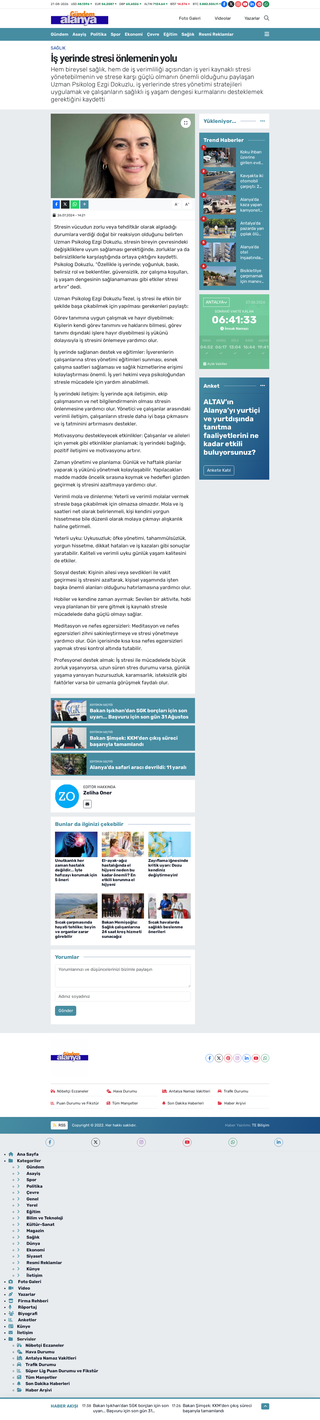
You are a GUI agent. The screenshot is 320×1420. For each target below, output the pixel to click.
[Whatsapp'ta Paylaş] (74, 204)
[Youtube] (256, 1058)
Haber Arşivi (235, 1103)
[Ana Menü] (266, 34)
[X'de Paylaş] (65, 204)
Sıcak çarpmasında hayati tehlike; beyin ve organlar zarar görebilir (75, 929)
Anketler (26, 1319)
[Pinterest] (228, 1058)
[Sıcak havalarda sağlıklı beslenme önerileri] (169, 905)
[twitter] (95, 1142)
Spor (115, 34)
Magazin (35, 1230)
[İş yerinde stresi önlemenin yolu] (123, 156)
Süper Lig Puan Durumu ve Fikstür (62, 1370)
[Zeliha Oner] (67, 795)
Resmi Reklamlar (216, 34)
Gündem (59, 34)
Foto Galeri (189, 18)
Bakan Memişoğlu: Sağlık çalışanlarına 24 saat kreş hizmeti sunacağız (122, 929)
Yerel (32, 1205)
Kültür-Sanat (40, 1224)
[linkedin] (278, 1142)
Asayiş (79, 34)
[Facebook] (210, 1058)
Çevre (153, 34)
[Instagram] (237, 1058)
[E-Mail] (87, 804)
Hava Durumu (125, 1091)
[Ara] (266, 18)
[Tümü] (262, 120)
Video (23, 1288)
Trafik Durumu (236, 1091)
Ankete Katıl (219, 470)
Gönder (65, 1010)
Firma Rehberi (32, 1300)
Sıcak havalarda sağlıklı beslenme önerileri (165, 927)
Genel (32, 1198)
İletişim (34, 1275)
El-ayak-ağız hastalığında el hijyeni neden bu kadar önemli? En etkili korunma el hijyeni (119, 872)
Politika (98, 34)
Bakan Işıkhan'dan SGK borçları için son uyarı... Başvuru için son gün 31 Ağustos (131, 1411)
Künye (33, 1268)
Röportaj (27, 1307)
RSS (62, 1125)
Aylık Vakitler (217, 364)
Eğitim (170, 34)
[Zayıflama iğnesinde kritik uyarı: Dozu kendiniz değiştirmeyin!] (169, 843)
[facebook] (50, 1142)
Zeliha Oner (97, 793)
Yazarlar (252, 18)
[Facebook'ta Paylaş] (56, 204)
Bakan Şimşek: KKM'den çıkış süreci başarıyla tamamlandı (217, 1408)
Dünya (33, 1243)
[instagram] (141, 1142)
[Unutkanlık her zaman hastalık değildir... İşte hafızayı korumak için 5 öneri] (76, 843)
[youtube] (187, 1142)
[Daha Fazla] (84, 204)
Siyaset (34, 1256)
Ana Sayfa (27, 1154)
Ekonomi (134, 34)
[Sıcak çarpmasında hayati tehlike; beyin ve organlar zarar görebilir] (76, 905)
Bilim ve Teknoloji (44, 1217)
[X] (219, 1058)
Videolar (223, 18)
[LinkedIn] (246, 1058)
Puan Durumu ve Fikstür (77, 1103)
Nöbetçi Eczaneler (72, 1091)
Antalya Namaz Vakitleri (189, 1091)
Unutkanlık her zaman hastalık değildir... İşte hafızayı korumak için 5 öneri (76, 870)
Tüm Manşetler (125, 1103)
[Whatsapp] (265, 1058)
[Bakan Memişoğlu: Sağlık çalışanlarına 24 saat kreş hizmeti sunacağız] (123, 905)
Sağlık (188, 34)
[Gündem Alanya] (79, 17)
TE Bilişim (260, 1125)
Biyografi (27, 1313)
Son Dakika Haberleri (186, 1103)
